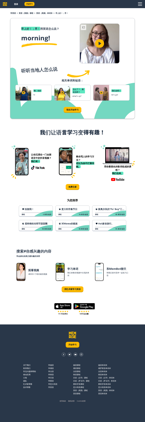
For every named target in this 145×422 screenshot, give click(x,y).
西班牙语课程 (78, 384)
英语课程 (76, 393)
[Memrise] (5, 4)
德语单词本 (102, 365)
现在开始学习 (72, 109)
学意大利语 (52, 384)
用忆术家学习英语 (72, 289)
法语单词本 (102, 371)
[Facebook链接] (63, 354)
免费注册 (72, 186)
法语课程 (76, 371)
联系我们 (26, 368)
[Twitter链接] (69, 354)
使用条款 (63, 401)
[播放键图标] (99, 43)
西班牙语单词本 (104, 384)
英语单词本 (102, 393)
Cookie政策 (81, 401)
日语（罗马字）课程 (81, 381)
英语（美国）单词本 (44, 13)
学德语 (51, 365)
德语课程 (76, 365)
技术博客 (26, 387)
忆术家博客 (27, 384)
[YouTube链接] (75, 354)
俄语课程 (76, 368)
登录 (16, 4)
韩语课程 (76, 374)
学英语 (13, 13)
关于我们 (26, 365)
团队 (25, 381)
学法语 (51, 371)
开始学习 (29, 4)
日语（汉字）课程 (80, 377)
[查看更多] (140, 4)
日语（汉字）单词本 (106, 377)
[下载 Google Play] (84, 306)
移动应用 (26, 374)
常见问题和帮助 (29, 371)
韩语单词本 (102, 374)
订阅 (25, 377)
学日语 (51, 377)
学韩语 (51, 374)
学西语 (51, 381)
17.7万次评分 (63, 314)
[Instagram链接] (81, 354)
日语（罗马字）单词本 (107, 381)
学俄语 (51, 368)
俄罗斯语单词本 (104, 368)
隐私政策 (71, 401)
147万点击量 (84, 314)
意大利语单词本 (104, 387)
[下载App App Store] (63, 306)
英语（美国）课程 (26, 13)
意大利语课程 (78, 387)
